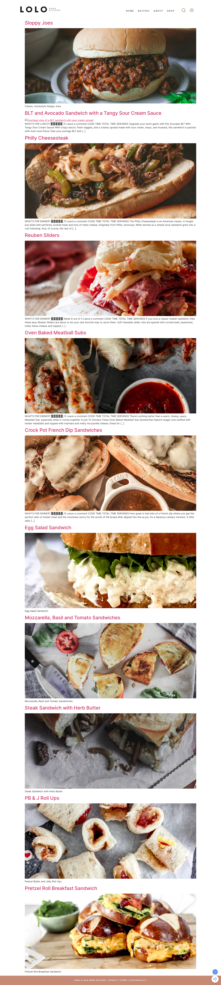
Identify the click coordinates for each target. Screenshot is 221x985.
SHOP (171, 10)
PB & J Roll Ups (42, 798)
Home (130, 10)
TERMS (123, 980)
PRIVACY (113, 980)
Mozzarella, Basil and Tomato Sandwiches (72, 618)
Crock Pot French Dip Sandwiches (63, 430)
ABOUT (158, 10)
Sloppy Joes (39, 23)
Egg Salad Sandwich (48, 527)
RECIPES (144, 10)
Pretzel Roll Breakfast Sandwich (61, 888)
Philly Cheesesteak (46, 138)
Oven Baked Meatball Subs (55, 333)
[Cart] (191, 10)
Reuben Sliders (42, 235)
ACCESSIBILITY (138, 980)
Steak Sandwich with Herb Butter (63, 708)
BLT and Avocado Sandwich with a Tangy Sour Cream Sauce (93, 113)
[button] (184, 9)
